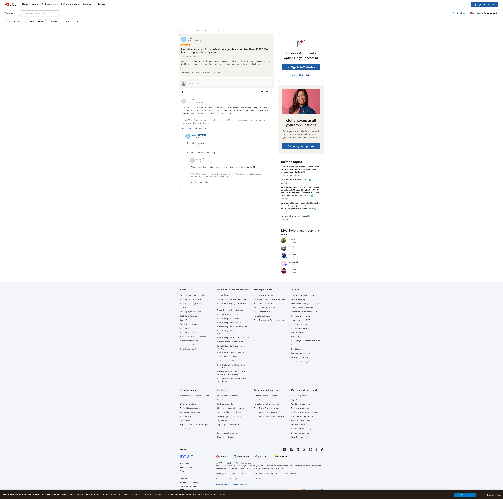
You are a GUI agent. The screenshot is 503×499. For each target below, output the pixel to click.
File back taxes (297, 332)
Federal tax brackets (299, 357)
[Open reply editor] (226, 83)
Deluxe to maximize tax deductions (232, 299)
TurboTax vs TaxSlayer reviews (266, 408)
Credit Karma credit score (302, 416)
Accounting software (299, 396)
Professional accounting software (305, 412)
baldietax (292, 270)
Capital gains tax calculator (228, 425)
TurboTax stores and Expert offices (231, 352)
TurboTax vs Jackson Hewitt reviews (269, 416)
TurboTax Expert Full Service (229, 322)
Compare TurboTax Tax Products (193, 295)
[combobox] (39, 13)
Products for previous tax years (193, 337)
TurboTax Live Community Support (194, 396)
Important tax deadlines (301, 353)
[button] (459, 13)
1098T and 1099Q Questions (294, 216)
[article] (226, 114)
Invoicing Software (299, 437)
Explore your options (301, 146)
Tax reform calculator (226, 437)
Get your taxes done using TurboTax (220, 31)
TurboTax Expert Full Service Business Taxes (233, 332)
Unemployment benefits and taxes (305, 341)
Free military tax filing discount (230, 310)
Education (285, 183)
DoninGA (292, 254)
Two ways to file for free (190, 412)
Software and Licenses (189, 482)
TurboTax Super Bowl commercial (268, 400)
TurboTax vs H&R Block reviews (267, 404)
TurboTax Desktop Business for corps (269, 320)
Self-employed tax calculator (229, 416)
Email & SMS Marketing (301, 429)
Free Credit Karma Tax (300, 420)
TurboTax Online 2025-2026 (191, 299)
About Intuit (185, 463)
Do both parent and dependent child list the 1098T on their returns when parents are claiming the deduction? (300, 169)
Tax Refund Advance (188, 316)
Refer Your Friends (187, 429)
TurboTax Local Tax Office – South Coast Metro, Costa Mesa (231, 373)
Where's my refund (188, 404)
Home (180, 31)
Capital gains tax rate (300, 328)
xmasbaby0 (293, 262)
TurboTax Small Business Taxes (230, 342)
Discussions (191, 31)
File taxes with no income (302, 316)
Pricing (101, 4)
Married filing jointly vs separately (305, 303)
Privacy (183, 475)
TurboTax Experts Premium (228, 318)
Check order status (262, 312)
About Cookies (222, 484)
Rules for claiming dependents (304, 312)
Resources (87, 4)
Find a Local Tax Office (226, 361)
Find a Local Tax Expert (226, 357)
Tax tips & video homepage (302, 295)
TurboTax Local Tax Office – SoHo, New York (231, 366)
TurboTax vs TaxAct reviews (265, 412)
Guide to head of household (303, 308)
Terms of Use (264, 479)
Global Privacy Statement (56, 494)
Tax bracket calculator (226, 404)
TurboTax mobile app (189, 341)
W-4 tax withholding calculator (230, 412)
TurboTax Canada (187, 332)
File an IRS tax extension (190, 408)
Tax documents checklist (227, 433)
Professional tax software (301, 408)
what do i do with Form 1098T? (294, 180)
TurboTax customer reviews (265, 396)
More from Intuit (298, 425)
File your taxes (29, 4)
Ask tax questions (15, 21)
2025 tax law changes (300, 361)
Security (183, 479)
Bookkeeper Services (300, 433)
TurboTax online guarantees (191, 303)
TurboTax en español (189, 349)
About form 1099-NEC (300, 320)
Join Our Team (186, 467)
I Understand (465, 495)
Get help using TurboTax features (64, 21)
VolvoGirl (292, 247)
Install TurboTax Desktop (264, 308)
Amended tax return (299, 324)
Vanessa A (191, 100)
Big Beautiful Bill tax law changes (194, 425)
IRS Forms (184, 308)
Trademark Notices (188, 486)
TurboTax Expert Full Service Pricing (232, 327)
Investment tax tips (299, 345)
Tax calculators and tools (227, 396)
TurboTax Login (186, 416)
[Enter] (22, 13)
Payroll (294, 400)
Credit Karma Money (188, 324)
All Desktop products (263, 303)
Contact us (184, 400)
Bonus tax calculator (225, 429)
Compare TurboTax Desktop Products (270, 299)
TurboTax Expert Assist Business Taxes (233, 338)
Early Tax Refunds (187, 345)
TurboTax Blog (186, 328)
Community (10, 13)
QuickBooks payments (300, 404)
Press (182, 471)
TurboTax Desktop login (264, 295)
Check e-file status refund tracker (230, 408)
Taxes (200, 31)
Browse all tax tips (298, 299)
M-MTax (291, 239)
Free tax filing (222, 295)
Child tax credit (297, 349)
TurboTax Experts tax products (229, 314)
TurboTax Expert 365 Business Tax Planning (231, 347)
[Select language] (472, 13)
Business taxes (49, 4)
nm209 (190, 38)
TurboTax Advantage (262, 316)
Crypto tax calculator (225, 420)
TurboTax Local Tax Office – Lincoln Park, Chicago (232, 379)
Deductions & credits (290, 175)
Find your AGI (297, 337)
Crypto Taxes (185, 320)
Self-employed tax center (190, 312)
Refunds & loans (69, 4)
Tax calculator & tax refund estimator (232, 400)
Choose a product (36, 21)
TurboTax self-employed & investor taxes (231, 304)
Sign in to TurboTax (303, 67)
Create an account (301, 74)
